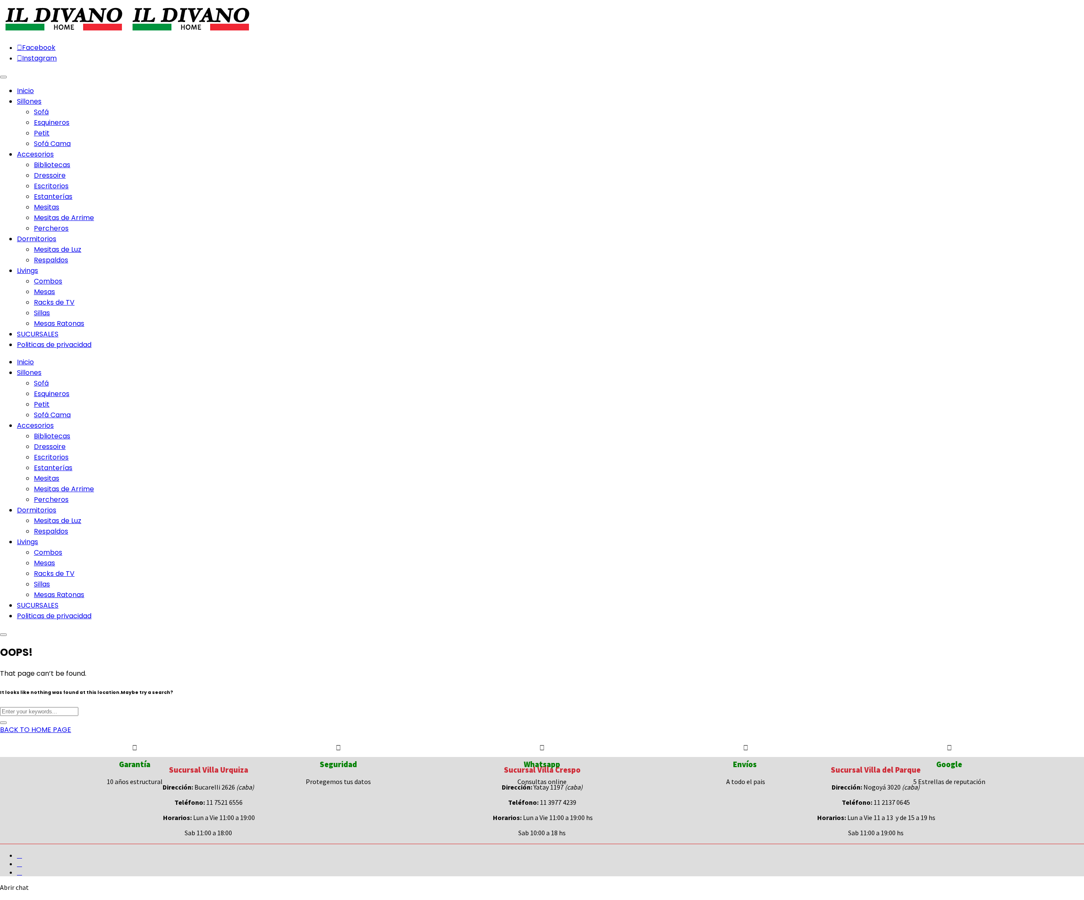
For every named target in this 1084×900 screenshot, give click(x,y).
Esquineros (51, 122)
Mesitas (46, 207)
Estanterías (53, 196)
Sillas (42, 313)
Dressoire (50, 175)
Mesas (44, 292)
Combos (48, 281)
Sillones (29, 372)
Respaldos (51, 260)
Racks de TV (54, 302)
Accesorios (35, 425)
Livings (27, 542)
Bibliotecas (52, 165)
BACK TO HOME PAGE (35, 730)
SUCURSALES (37, 605)
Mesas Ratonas (59, 323)
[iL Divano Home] (63, 31)
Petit (42, 133)
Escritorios (51, 186)
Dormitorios (36, 510)
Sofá (41, 112)
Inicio (25, 362)
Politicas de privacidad (54, 616)
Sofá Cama (52, 144)
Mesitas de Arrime (64, 218)
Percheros (51, 228)
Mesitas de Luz (57, 249)
